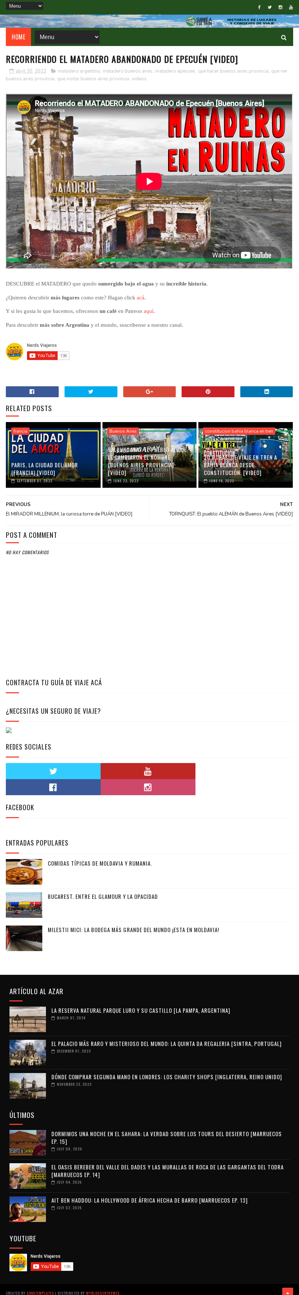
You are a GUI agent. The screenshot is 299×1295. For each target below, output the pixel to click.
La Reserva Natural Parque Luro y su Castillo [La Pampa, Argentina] (140, 1010)
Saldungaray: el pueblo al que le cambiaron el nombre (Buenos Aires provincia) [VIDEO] (147, 460)
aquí (149, 311)
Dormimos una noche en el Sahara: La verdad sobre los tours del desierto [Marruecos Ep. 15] (166, 1137)
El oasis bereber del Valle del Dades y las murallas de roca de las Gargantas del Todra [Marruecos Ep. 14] (167, 1171)
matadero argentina (79, 71)
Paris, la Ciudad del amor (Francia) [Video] (44, 468)
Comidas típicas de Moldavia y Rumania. (100, 863)
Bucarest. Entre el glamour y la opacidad (103, 896)
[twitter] (269, 7)
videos (139, 79)
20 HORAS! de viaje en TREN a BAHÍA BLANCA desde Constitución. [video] (240, 464)
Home (18, 36)
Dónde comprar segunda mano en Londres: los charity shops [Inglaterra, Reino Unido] (166, 1077)
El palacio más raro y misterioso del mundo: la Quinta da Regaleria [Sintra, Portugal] (166, 1043)
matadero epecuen (175, 71)
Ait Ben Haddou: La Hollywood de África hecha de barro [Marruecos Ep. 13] (149, 1200)
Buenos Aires (123, 431)
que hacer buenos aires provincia (233, 71)
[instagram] (280, 7)
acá (140, 297)
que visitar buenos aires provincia (93, 79)
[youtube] (291, 7)
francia (20, 431)
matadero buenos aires (127, 71)
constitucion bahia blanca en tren (239, 431)
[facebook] (259, 7)
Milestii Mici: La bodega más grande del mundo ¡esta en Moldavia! (133, 930)
